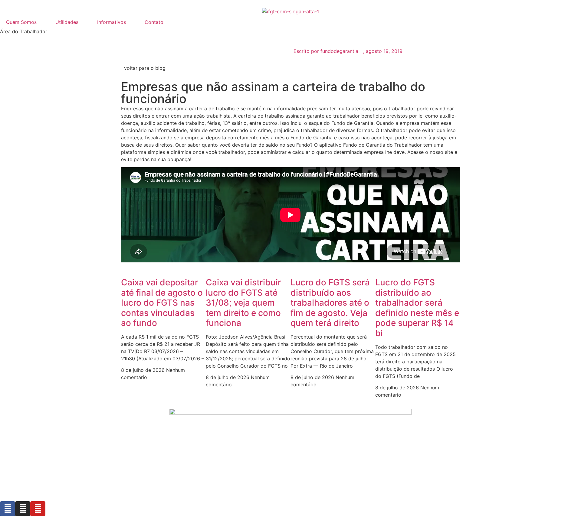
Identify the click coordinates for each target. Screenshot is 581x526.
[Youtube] (37, 508)
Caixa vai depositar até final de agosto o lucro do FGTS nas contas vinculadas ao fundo (162, 302)
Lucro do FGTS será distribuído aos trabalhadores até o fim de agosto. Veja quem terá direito (330, 302)
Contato (154, 22)
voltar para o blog (145, 68)
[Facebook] (7, 508)
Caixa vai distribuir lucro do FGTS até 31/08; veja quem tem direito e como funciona (243, 302)
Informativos (111, 22)
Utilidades (66, 22)
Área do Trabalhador (23, 31)
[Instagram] (22, 508)
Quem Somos (21, 22)
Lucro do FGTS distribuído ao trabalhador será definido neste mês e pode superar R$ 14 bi (417, 307)
